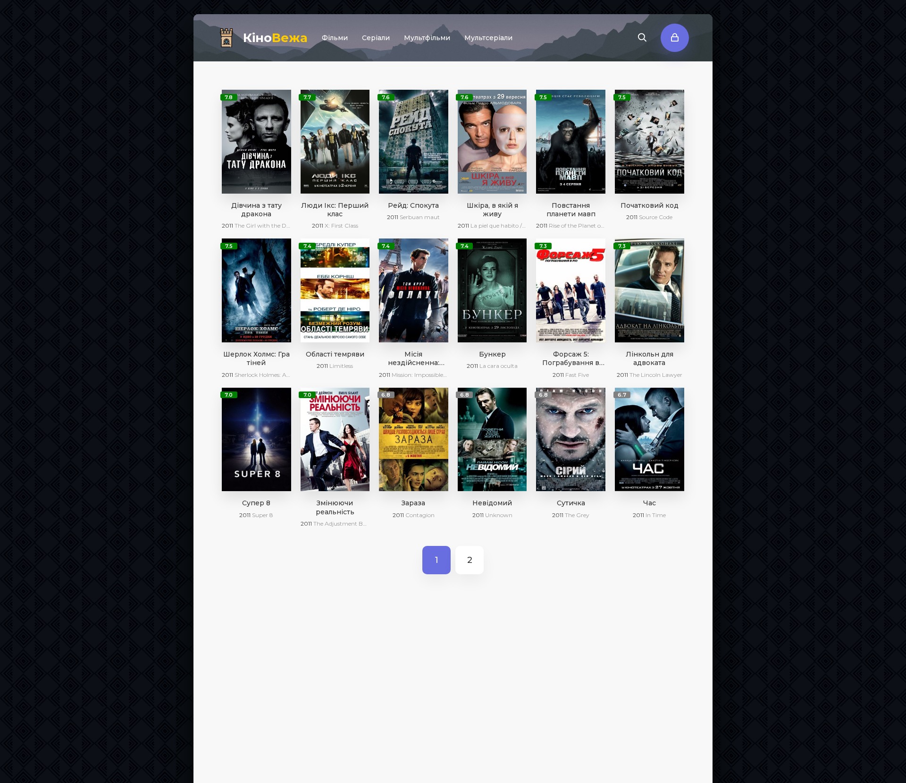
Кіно (275, 37)
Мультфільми (427, 38)
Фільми (335, 38)
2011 (227, 225)
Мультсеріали (488, 38)
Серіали (376, 38)
